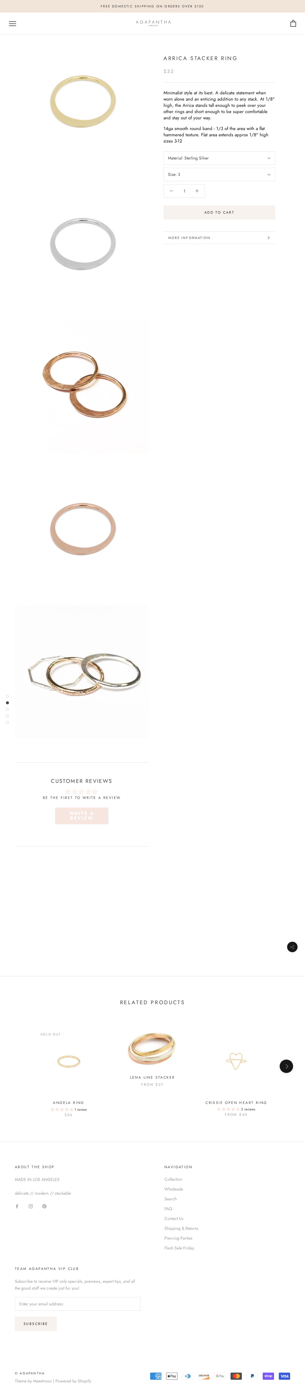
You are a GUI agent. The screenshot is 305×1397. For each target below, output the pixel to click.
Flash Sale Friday (179, 1248)
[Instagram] (31, 1206)
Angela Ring (68, 1102)
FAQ (168, 1209)
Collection (173, 1179)
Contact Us (173, 1218)
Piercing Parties (178, 1238)
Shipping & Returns (181, 1228)
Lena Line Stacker (152, 1077)
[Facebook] (17, 1206)
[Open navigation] (12, 23)
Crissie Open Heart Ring (236, 1102)
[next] (286, 1066)
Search (170, 1199)
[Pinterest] (44, 1206)
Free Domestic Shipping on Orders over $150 (152, 6)
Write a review (81, 816)
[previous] (18, 1066)
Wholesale (173, 1189)
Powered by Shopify (73, 1381)
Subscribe (36, 1323)
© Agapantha (30, 1373)
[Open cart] (293, 23)
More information (189, 237)
